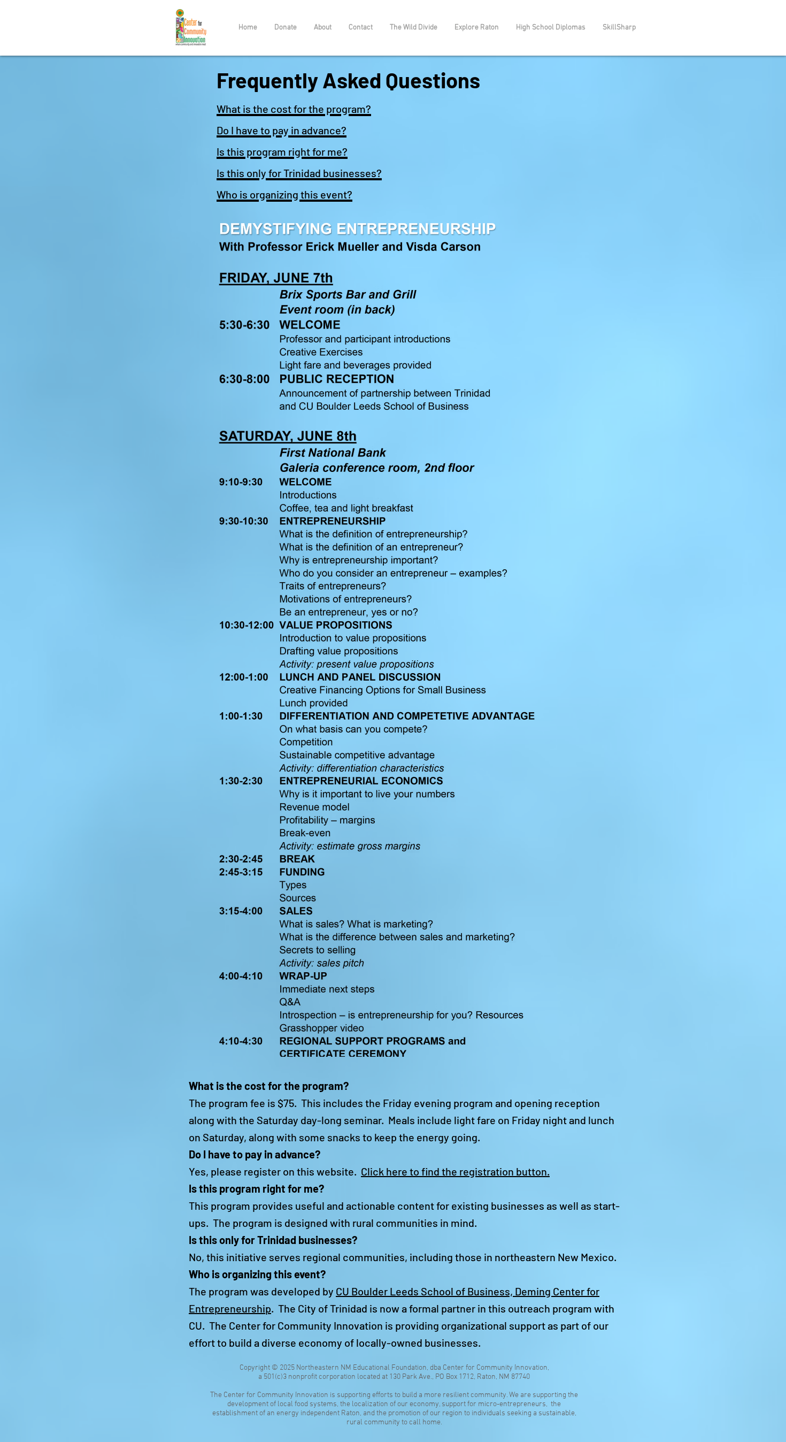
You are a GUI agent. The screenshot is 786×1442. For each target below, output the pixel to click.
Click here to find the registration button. (455, 1171)
